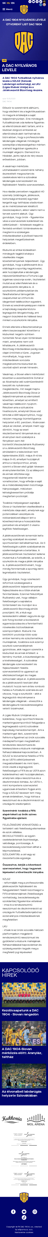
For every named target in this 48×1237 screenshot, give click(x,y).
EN (12, 3)
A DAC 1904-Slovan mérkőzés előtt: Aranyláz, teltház (22, 1053)
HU (8, 3)
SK (4, 3)
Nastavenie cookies (24, 1232)
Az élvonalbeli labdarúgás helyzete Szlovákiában (21, 1094)
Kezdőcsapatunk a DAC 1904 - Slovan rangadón (20, 1012)
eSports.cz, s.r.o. (25, 1229)
